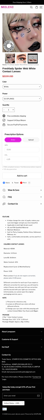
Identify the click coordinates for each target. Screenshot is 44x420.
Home (4, 65)
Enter (13, 140)
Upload (31, 140)
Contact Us (37, 377)
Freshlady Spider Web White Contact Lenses (23, 65)
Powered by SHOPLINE (33, 414)
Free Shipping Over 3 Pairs (22, 2)
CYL (6, 155)
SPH (6, 145)
